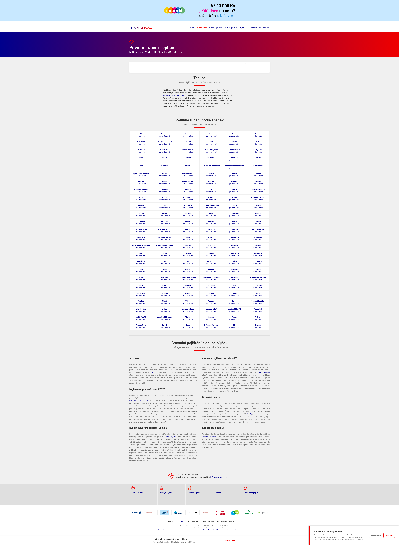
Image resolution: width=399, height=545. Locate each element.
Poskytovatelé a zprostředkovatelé (192, 530)
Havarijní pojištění (215, 28)
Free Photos (230, 530)
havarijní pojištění (170, 437)
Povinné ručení (201, 28)
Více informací (264, 64)
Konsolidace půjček (254, 28)
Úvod (192, 28)
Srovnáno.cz (183, 522)
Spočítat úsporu (229, 541)
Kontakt (266, 28)
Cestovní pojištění (231, 28)
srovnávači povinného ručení (173, 95)
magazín (153, 373)
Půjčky (242, 28)
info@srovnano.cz (218, 477)
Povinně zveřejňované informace (172, 530)
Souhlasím (389, 535)
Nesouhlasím (376, 535)
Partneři (205, 530)
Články (160, 530)
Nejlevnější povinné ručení (139, 401)
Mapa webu (211, 530)
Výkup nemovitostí (221, 530)
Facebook (238, 530)
